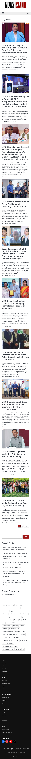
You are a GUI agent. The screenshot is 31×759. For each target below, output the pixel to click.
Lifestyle (4, 700)
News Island (6, 71)
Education (4, 671)
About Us (4, 715)
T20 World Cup (6, 637)
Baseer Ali (24, 608)
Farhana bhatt (16, 617)
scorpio (23, 634)
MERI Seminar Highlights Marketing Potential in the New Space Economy (14, 454)
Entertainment (5, 697)
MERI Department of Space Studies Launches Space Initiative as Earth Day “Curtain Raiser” (14, 405)
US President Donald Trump (10, 646)
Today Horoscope (7, 640)
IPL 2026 (25, 620)
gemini (24, 617)
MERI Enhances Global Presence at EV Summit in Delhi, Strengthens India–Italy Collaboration (15, 356)
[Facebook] (3, 741)
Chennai (5, 614)
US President (9, 643)
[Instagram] (6, 741)
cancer (21, 611)
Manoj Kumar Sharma (8, 522)
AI (13, 605)
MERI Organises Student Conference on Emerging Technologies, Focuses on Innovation (13, 304)
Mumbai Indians (7, 625)
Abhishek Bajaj (6, 605)
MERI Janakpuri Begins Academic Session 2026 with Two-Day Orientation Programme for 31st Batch (15, 49)
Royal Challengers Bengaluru (10, 634)
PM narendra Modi (14, 628)
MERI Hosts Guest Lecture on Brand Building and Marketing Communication (15, 204)
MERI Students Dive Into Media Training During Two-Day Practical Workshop (15, 503)
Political (4, 666)
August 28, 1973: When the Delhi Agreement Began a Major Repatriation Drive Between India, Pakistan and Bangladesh (16, 565)
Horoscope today (7, 620)
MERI (13, 622)
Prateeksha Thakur (8, 426)
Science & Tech (6, 683)
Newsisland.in (9, 748)
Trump (16, 640)
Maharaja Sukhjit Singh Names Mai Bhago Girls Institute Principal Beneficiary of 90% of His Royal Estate (16, 556)
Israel (8, 622)
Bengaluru (5, 611)
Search (4, 533)
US (3, 643)
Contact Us (5, 718)
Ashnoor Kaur (6, 608)
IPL (20, 620)
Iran (4, 622)
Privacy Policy (5, 729)
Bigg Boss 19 (13, 611)
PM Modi (5, 628)
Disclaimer (4, 721)
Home (3, 712)
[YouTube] (10, 741)
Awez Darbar (15, 608)
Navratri (15, 625)
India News (5, 663)
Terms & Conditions (7, 732)
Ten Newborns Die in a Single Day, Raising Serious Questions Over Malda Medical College (15, 582)
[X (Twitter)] (14, 741)
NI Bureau (5, 223)
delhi (16, 614)
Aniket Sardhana (7, 376)
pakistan (22, 625)
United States (24, 640)
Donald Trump (6, 617)
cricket (11, 614)
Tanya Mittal (16, 637)
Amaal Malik (19, 605)
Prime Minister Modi (8, 631)
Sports (3, 703)
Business (4, 669)
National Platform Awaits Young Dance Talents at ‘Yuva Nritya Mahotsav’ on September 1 (14, 574)
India (15, 620)
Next (26, 526)
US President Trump (8, 649)
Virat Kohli (18, 649)
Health (3, 686)
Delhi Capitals (24, 614)
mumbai (19, 622)
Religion (4, 689)
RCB (24, 631)
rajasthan (17, 631)
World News (5, 680)
